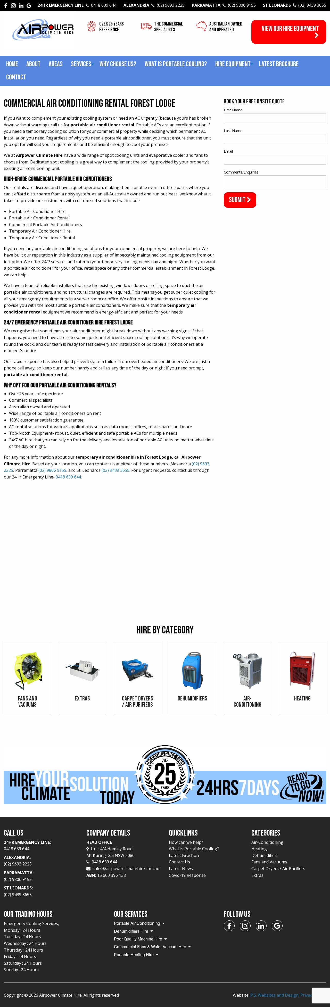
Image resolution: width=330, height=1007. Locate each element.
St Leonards (294, 5)
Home (12, 64)
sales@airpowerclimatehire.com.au (126, 868)
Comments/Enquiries (241, 172)
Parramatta (224, 5)
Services (81, 64)
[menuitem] (12, 64)
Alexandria (154, 5)
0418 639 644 (68, 477)
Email (228, 151)
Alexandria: (18, 861)
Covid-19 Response (187, 875)
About (33, 64)
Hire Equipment (233, 64)
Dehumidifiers (264, 855)
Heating (259, 849)
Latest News (181, 868)
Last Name (233, 130)
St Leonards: (18, 891)
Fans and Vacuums (269, 862)
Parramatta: (19, 876)
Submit (238, 200)
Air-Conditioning (267, 842)
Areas (56, 64)
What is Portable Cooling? (176, 64)
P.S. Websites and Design (274, 995)
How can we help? (186, 842)
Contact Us (179, 862)
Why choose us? (118, 64)
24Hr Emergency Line (77, 5)
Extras (257, 875)
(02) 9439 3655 (115, 470)
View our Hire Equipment (290, 28)
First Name (233, 110)
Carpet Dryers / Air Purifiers (278, 868)
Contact (16, 77)
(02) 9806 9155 (52, 470)
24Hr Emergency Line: (27, 845)
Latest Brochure (279, 64)
